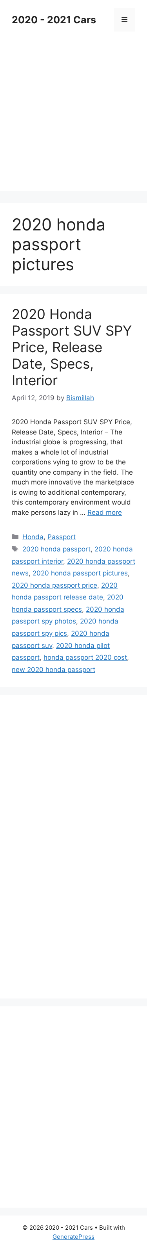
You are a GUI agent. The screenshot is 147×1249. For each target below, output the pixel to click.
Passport (61, 537)
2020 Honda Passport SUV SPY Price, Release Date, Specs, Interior (72, 347)
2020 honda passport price (54, 585)
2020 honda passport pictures (80, 573)
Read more (104, 512)
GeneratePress (73, 1236)
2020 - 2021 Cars (54, 20)
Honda (33, 537)
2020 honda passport (56, 549)
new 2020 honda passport (53, 670)
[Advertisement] (73, 117)
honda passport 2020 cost (85, 657)
